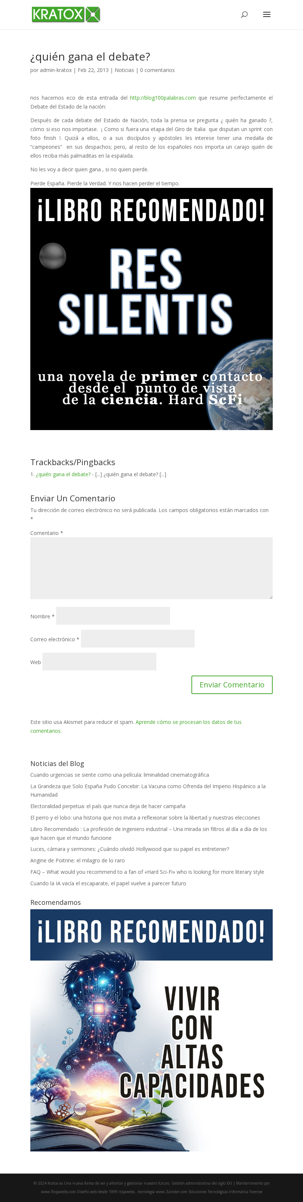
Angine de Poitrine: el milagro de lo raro (77, 860)
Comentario (46, 532)
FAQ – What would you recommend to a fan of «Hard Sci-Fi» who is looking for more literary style (147, 871)
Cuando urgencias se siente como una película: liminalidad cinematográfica (119, 774)
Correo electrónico (54, 639)
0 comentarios (157, 69)
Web (35, 662)
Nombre (42, 616)
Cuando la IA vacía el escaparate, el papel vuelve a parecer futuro (108, 883)
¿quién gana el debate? (63, 474)
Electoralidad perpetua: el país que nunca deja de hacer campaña (107, 806)
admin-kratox (56, 69)
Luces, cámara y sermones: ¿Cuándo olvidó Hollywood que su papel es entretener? (129, 848)
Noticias (124, 69)
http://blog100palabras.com (163, 97)
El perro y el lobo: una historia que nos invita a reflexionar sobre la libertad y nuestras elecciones (145, 817)
